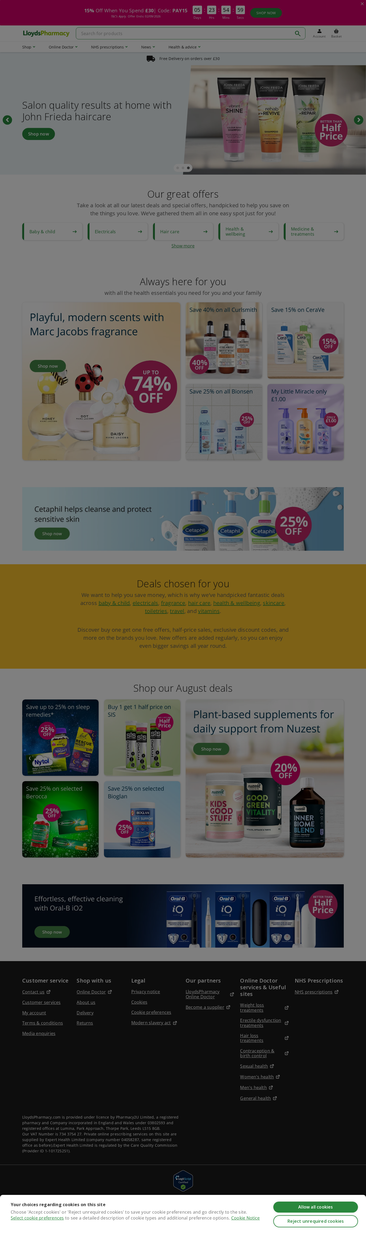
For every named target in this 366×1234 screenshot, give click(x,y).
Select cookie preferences (37, 1218)
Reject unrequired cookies (315, 1221)
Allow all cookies (315, 1207)
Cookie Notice (245, 1218)
